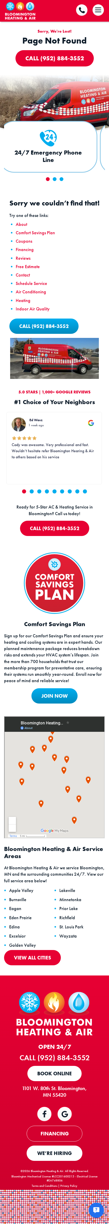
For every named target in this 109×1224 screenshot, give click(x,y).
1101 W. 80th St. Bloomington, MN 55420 (54, 1091)
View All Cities (32, 957)
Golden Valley (22, 945)
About (21, 224)
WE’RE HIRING (54, 1153)
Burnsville (17, 899)
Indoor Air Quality (33, 309)
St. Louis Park (71, 926)
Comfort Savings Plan (35, 233)
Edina (14, 926)
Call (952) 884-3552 (54, 58)
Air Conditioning (31, 292)
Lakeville (67, 890)
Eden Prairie (20, 917)
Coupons (24, 241)
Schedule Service (31, 283)
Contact (23, 275)
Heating (23, 300)
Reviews (23, 258)
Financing (25, 249)
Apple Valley (21, 890)
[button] (24, 491)
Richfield (67, 917)
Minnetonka (70, 899)
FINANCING (55, 1133)
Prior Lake (68, 908)
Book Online (54, 1073)
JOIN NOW (54, 696)
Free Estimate (28, 266)
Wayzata (68, 936)
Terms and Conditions (44, 1186)
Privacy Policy (68, 1186)
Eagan (15, 908)
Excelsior (17, 936)
